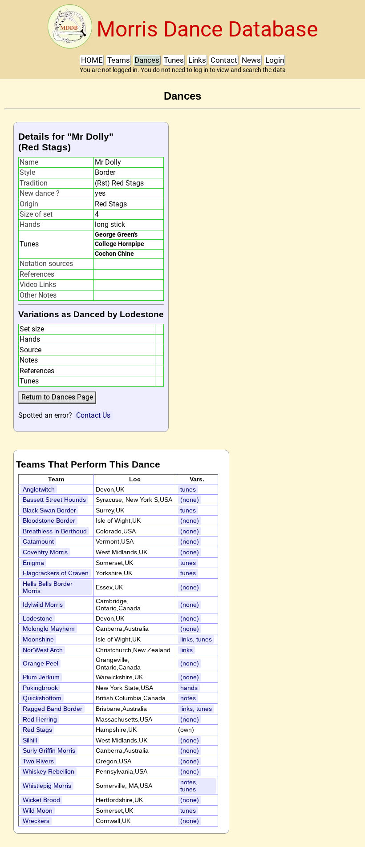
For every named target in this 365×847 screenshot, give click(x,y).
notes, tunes (189, 785)
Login (274, 60)
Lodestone (38, 618)
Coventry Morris (45, 552)
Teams (118, 60)
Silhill (30, 740)
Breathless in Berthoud (55, 531)
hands (189, 687)
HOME (92, 60)
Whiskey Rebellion (48, 771)
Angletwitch (39, 489)
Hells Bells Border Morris (48, 587)
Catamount (38, 541)
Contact (224, 60)
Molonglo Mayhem (49, 628)
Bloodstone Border (49, 520)
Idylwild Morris (43, 604)
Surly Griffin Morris (49, 750)
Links (197, 60)
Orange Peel (40, 663)
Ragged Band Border (52, 708)
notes (188, 698)
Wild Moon (38, 810)
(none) (189, 499)
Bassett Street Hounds (54, 499)
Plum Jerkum (41, 677)
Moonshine (38, 639)
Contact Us (93, 415)
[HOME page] (70, 29)
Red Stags (37, 729)
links (186, 649)
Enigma (33, 562)
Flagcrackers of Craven (56, 573)
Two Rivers (38, 761)
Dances (146, 60)
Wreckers (36, 820)
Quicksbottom (42, 698)
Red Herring (40, 719)
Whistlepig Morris (47, 785)
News (251, 60)
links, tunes (196, 639)
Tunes (174, 60)
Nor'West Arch (43, 649)
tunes (188, 489)
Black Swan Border (49, 510)
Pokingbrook (40, 687)
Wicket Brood (41, 799)
